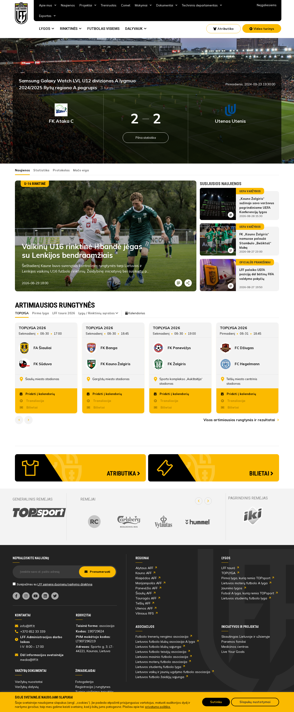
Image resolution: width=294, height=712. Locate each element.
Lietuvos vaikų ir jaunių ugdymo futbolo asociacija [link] (173, 672)
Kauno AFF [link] (144, 573)
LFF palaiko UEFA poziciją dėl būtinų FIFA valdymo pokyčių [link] (256, 274)
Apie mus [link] (45, 5)
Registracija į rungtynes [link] (92, 687)
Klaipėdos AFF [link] (146, 578)
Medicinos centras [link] (235, 647)
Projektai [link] (85, 5)
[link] (21, 13)
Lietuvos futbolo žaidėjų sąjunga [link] (160, 677)
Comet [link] (125, 5)
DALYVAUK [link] (133, 29)
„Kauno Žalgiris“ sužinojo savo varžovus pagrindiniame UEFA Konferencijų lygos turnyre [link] (256, 207)
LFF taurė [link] (228, 568)
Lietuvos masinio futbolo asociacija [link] (162, 657)
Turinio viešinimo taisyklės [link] (94, 692)
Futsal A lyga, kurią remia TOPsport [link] (247, 593)
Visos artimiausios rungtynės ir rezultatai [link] (240, 420)
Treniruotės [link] (108, 5)
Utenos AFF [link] (144, 608)
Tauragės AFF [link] (146, 598)
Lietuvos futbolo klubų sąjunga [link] (158, 647)
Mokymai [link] (141, 5)
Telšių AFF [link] (143, 603)
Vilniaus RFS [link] (145, 613)
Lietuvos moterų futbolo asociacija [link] (161, 662)
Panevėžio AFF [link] (147, 588)
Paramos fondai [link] (233, 642)
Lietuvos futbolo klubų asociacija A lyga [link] (165, 642)
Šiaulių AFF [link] (144, 593)
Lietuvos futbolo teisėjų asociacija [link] (161, 652)
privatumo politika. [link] (158, 707)
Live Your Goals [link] (233, 652)
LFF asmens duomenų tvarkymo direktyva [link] (64, 584)
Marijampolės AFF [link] (149, 583)
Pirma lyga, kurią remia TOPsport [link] (245, 578)
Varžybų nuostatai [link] (28, 682)
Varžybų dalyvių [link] (27, 687)
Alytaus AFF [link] (144, 568)
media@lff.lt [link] (29, 660)
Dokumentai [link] (164, 5)
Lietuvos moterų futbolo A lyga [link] (244, 583)
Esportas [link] (45, 16)
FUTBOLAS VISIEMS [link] (103, 29)
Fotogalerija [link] (84, 682)
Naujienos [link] (68, 5)
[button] (198, 501)
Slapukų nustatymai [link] (255, 702)
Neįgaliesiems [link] (267, 5)
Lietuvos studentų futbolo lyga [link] (244, 598)
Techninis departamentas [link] (200, 5)
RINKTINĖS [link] (68, 29)
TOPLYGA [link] (228, 573)
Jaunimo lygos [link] (231, 588)
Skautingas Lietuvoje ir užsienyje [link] (245, 636)
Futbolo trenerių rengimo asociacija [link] (162, 636)
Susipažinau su (54, 584)
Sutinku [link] (216, 702)
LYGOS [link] (44, 29)
